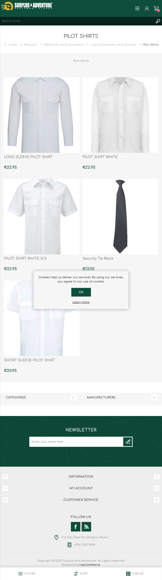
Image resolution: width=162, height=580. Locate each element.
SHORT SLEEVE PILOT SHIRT (29, 360)
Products (30, 44)
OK (81, 292)
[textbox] (77, 21)
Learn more (81, 302)
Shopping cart (156, 8)
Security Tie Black (97, 258)
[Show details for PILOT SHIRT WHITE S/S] (42, 217)
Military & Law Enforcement (64, 44)
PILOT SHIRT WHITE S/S (25, 258)
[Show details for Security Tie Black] (120, 217)
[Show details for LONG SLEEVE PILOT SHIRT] (42, 115)
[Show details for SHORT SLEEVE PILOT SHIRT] (42, 318)
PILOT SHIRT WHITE (100, 157)
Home (13, 44)
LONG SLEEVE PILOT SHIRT (28, 157)
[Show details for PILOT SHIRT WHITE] (120, 115)
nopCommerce (89, 564)
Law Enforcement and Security (113, 44)
